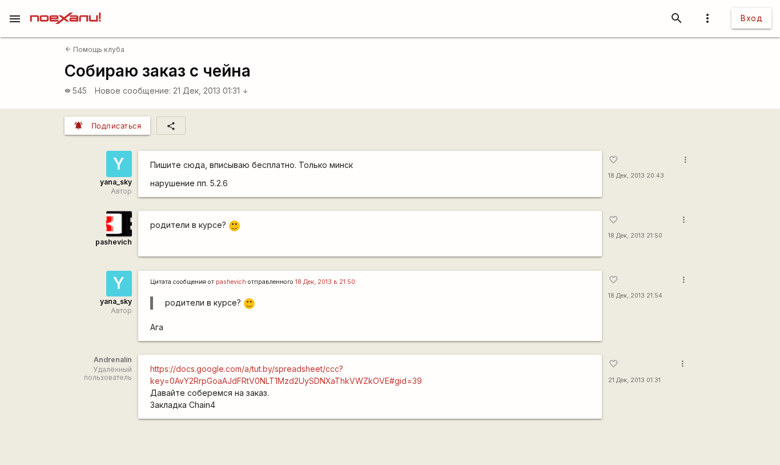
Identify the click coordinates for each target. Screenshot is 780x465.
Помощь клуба (95, 49)
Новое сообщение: (133, 90)
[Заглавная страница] (65, 8)
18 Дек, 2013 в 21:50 (325, 282)
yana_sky (116, 182)
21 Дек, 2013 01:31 (210, 90)
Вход (751, 18)
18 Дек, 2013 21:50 (635, 235)
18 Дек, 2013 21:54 (635, 295)
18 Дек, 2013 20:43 (636, 175)
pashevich (113, 242)
